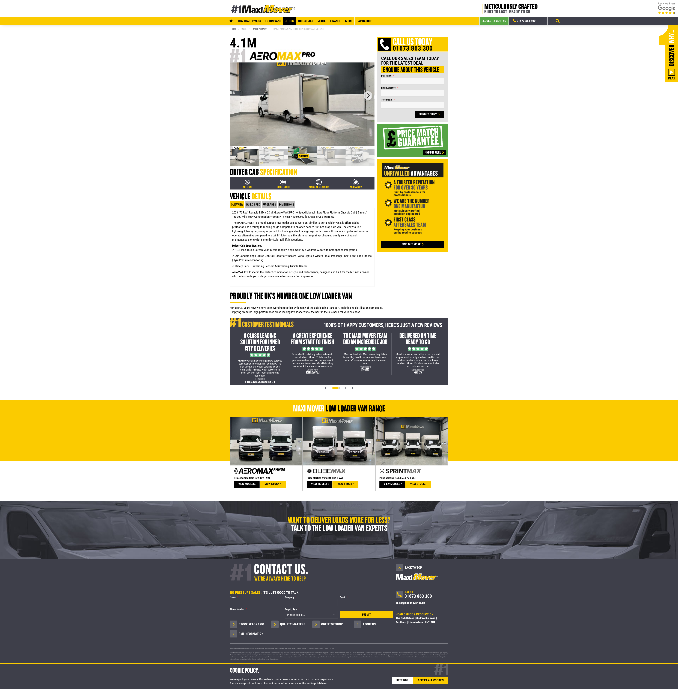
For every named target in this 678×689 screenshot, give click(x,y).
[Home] (231, 21)
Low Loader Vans (249, 21)
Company (289, 597)
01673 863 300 (526, 21)
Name (233, 597)
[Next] (368, 95)
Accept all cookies (431, 680)
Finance (335, 21)
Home (233, 29)
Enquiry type (291, 609)
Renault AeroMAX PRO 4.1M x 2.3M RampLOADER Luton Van (299, 29)
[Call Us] (399, 595)
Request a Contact (495, 21)
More (348, 21)
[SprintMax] (412, 441)
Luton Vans (273, 21)
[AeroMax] (266, 441)
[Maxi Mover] (263, 8)
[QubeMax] (339, 441)
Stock (290, 21)
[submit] (557, 21)
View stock (272, 484)
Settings (402, 680)
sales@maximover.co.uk (410, 602)
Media (321, 21)
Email (343, 597)
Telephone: (386, 99)
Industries (305, 21)
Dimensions (286, 204)
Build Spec (253, 204)
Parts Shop (364, 21)
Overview (237, 204)
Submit (366, 614)
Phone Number (237, 609)
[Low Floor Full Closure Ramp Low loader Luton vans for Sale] (302, 97)
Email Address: (388, 87)
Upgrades (269, 204)
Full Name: (386, 75)
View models (246, 484)
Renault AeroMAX (259, 29)
